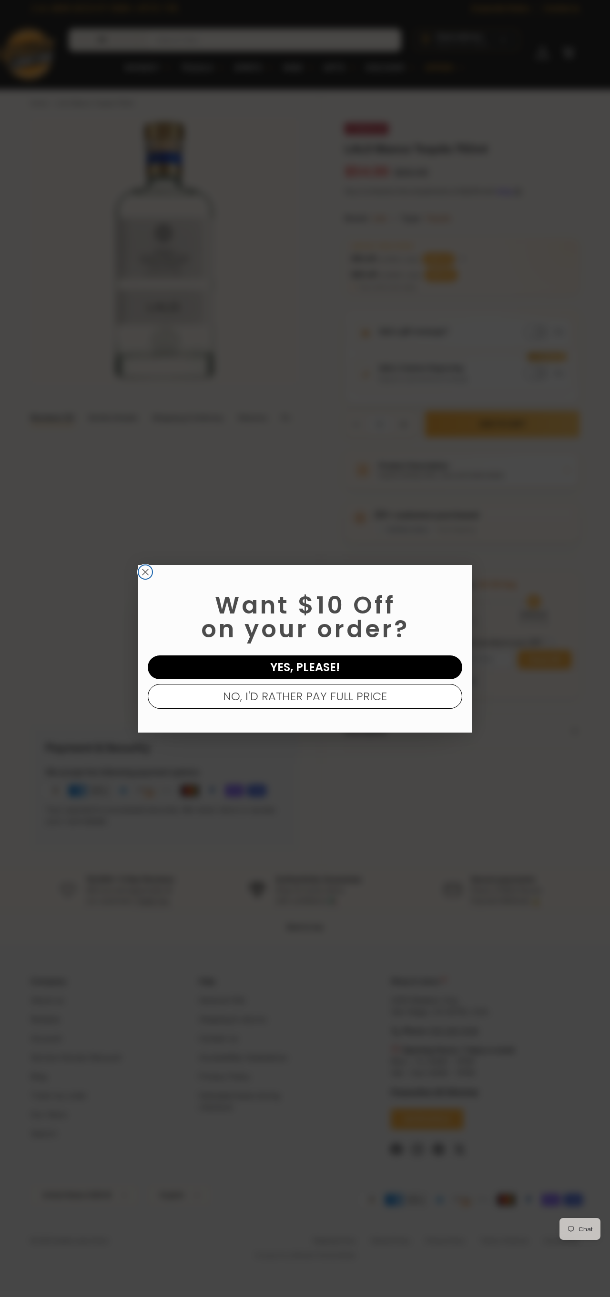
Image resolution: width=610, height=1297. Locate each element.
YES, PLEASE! (305, 667)
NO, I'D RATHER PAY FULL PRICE (305, 696)
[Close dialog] (145, 572)
